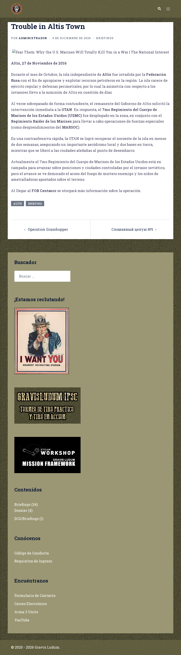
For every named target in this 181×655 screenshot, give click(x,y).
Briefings (105, 38)
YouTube (21, 620)
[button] (159, 9)
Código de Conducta (31, 553)
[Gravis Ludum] (16, 8)
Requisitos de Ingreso (33, 561)
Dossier (20, 510)
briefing (35, 203)
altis (17, 203)
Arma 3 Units (26, 611)
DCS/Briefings (26, 518)
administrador (33, 38)
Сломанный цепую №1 (132, 229)
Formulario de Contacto (34, 595)
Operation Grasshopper (48, 229)
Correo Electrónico (30, 603)
